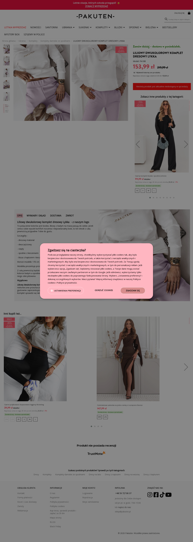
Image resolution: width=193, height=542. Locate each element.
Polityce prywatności (67, 282)
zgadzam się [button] (133, 290)
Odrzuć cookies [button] (104, 290)
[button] (66, 290)
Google (101, 272)
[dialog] (96, 271)
